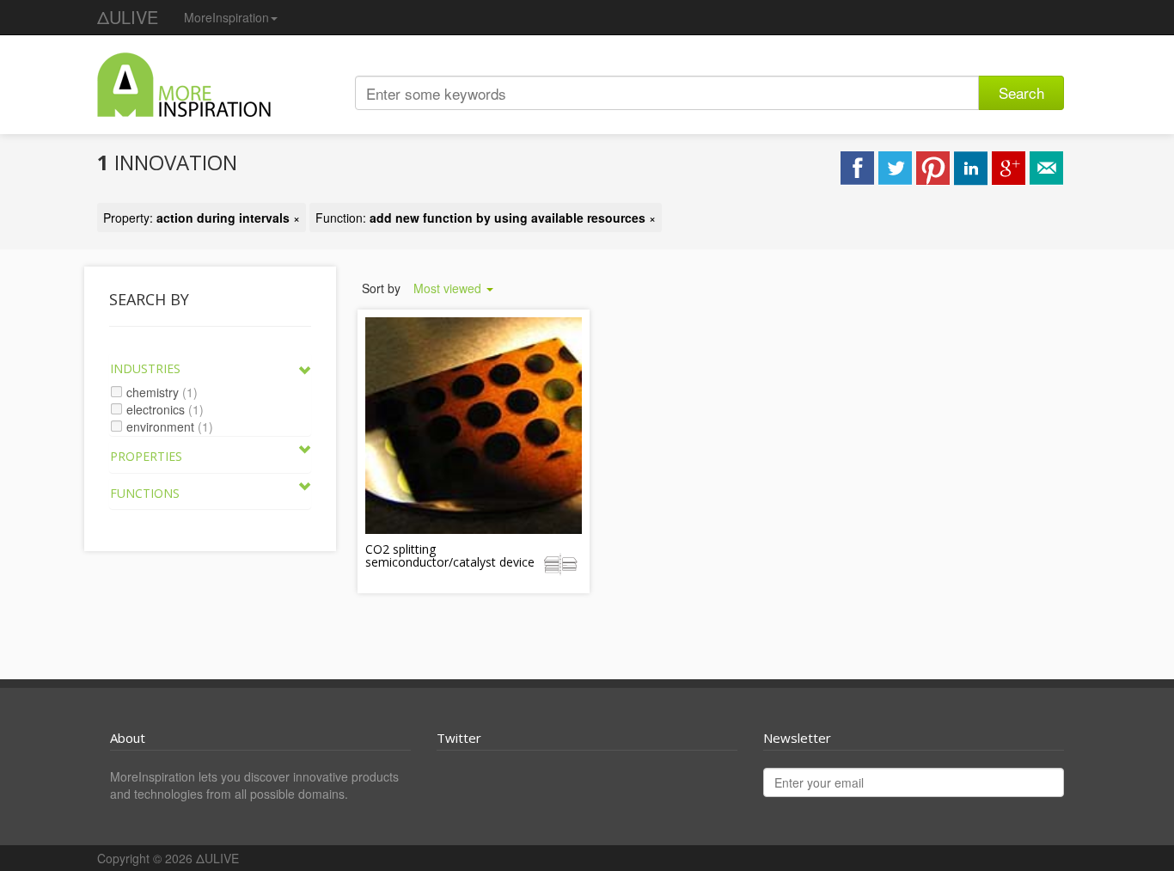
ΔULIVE (127, 16)
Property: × (201, 217)
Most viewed (449, 288)
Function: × (485, 217)
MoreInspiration (226, 17)
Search (1021, 92)
